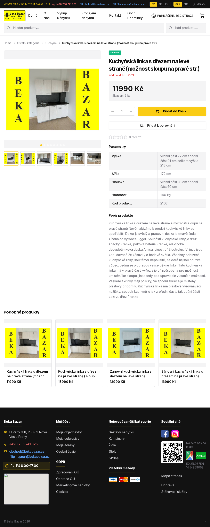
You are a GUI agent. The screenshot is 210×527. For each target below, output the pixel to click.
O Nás (46, 15)
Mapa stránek (171, 476)
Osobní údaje (66, 452)
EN (166, 4)
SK (160, 4)
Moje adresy (65, 445)
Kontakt (115, 15)
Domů (32, 15)
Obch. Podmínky (135, 15)
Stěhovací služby (174, 492)
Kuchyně (51, 43)
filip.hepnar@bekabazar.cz (131, 4)
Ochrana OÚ (65, 479)
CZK (177, 4)
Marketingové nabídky (73, 485)
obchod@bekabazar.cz (96, 4)
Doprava (167, 485)
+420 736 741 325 (66, 4)
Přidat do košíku (175, 111)
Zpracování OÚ (67, 472)
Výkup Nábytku (63, 15)
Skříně (114, 458)
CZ (153, 4)
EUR (186, 4)
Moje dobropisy (67, 439)
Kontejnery (117, 439)
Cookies (62, 492)
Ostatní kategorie (28, 43)
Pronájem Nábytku (88, 15)
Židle (112, 445)
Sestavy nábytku (121, 432)
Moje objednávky (69, 432)
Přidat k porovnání (161, 125)
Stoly (112, 452)
